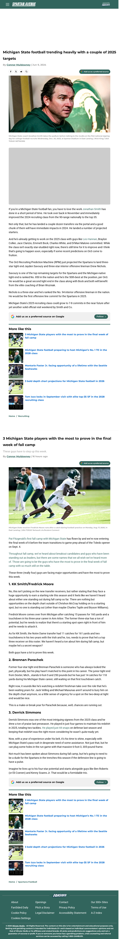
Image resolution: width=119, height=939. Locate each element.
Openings (40, 902)
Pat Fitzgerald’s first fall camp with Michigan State (37, 538)
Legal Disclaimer (44, 912)
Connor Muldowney (18, 64)
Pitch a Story (42, 907)
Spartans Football (27, 882)
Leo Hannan (90, 239)
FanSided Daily (19, 907)
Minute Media (18, 926)
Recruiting (23, 416)
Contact (63, 902)
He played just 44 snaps (56, 727)
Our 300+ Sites (99, 902)
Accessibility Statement (72, 912)
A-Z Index (96, 912)
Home (12, 416)
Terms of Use (98, 907)
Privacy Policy (67, 907)
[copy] (26, 72)
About (14, 902)
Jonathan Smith (92, 209)
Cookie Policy (19, 912)
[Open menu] (7, 4)
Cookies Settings (21, 918)
